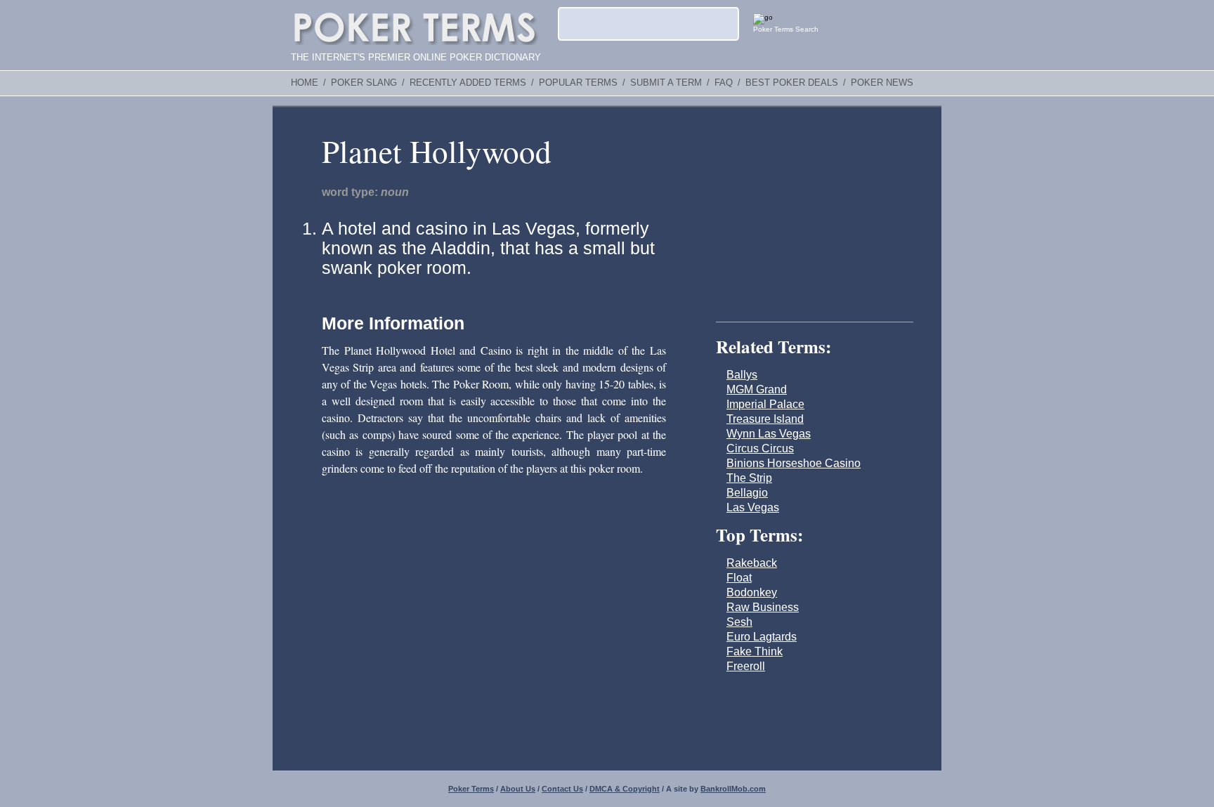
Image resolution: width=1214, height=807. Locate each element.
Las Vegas (752, 507)
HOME (304, 83)
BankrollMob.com (733, 789)
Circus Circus (760, 448)
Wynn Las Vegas (768, 434)
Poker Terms (471, 789)
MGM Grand (756, 389)
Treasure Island (765, 419)
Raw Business (762, 607)
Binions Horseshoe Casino (793, 463)
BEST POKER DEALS (791, 83)
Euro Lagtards (761, 637)
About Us (517, 789)
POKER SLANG (364, 83)
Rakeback (751, 563)
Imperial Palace (765, 404)
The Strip (749, 478)
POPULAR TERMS (578, 83)
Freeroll (745, 666)
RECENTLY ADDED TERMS (468, 83)
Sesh (739, 622)
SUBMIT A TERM (666, 83)
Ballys (741, 375)
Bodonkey (751, 592)
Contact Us (562, 789)
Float (739, 578)
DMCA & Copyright (624, 789)
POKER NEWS (882, 83)
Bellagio (747, 493)
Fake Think (754, 651)
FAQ (723, 83)
